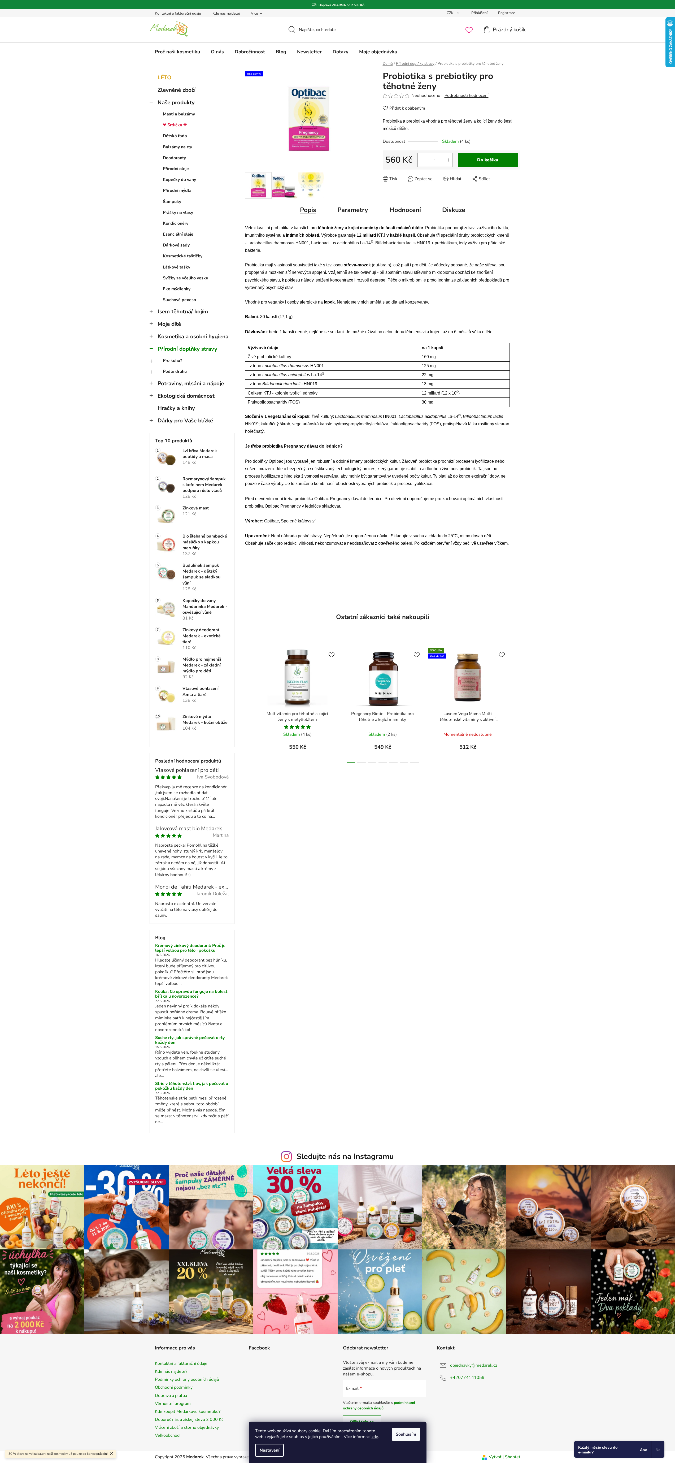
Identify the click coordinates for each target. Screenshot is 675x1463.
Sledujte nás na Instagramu (345, 1156)
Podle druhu (175, 371)
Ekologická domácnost (186, 396)
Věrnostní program (173, 1403)
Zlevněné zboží (176, 90)
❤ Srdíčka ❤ (175, 125)
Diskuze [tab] (453, 210)
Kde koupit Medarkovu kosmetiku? (187, 1411)
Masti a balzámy (179, 114)
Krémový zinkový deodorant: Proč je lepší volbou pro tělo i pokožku (190, 948)
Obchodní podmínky (174, 1387)
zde (375, 1437)
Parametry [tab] (352, 210)
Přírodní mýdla (177, 190)
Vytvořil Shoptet (504, 1457)
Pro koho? (172, 360)
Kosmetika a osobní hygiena (193, 336)
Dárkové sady (176, 245)
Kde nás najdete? (226, 13)
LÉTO (164, 77)
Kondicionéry (175, 223)
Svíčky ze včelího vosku (185, 278)
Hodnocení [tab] (405, 210)
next (516, 703)
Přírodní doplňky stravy (187, 349)
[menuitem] (177, 52)
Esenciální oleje (178, 234)
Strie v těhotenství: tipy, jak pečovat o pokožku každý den (191, 1086)
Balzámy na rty (177, 147)
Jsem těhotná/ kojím (183, 311)
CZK (451, 12)
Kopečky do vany (179, 180)
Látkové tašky (176, 267)
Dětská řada (175, 136)
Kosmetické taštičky (182, 256)
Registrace (506, 12)
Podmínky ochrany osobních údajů (187, 1379)
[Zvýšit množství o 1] (448, 160)
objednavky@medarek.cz (473, 1365)
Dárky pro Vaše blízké (185, 420)
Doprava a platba (171, 1396)
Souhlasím (406, 1434)
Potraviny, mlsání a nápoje (191, 383)
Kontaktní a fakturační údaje (178, 13)
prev (249, 703)
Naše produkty (176, 102)
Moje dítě (169, 324)
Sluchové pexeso (179, 300)
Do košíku (487, 160)
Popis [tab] (308, 210)
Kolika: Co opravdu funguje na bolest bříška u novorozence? (191, 994)
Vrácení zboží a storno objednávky (187, 1427)
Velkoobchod (167, 1435)
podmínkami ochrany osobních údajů (379, 1405)
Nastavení (269, 1450)
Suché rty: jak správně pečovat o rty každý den (190, 1040)
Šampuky (172, 202)
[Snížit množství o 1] (422, 160)
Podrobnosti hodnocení (467, 95)
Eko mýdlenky (176, 289)
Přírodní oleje (176, 169)
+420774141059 (467, 1377)
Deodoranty (174, 158)
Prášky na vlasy (178, 212)
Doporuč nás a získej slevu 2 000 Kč (189, 1419)
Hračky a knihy (176, 408)
